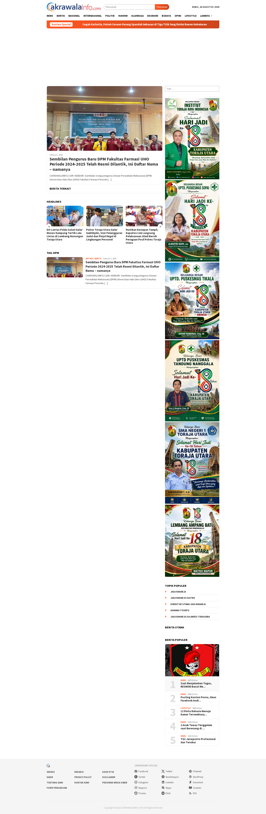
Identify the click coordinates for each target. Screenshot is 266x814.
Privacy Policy (82, 777)
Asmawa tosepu (179, 610)
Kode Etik (108, 771)
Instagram (143, 782)
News (183, 680)
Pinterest (197, 771)
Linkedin (170, 782)
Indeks (51, 771)
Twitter (169, 771)
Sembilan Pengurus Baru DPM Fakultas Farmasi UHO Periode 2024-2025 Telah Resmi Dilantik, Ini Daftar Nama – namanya (104, 164)
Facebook (143, 771)
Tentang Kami (55, 782)
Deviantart (198, 782)
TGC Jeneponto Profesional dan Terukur (198, 740)
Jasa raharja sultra (182, 597)
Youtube (197, 787)
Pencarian (162, 7)
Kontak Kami (81, 782)
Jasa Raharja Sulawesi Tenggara (190, 616)
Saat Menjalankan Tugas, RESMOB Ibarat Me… (196, 685)
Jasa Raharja (178, 591)
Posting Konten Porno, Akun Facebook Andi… (198, 699)
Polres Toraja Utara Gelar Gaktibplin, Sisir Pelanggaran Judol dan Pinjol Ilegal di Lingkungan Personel (104, 234)
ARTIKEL (90, 258)
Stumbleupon (172, 777)
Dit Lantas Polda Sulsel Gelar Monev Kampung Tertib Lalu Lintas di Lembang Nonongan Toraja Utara (65, 234)
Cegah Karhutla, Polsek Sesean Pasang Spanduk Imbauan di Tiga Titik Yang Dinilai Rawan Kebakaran (105, 24)
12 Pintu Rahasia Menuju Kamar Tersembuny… (196, 713)
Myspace (142, 787)
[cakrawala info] (74, 6)
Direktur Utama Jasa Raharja (188, 604)
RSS (195, 793)
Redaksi (79, 771)
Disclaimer (108, 777)
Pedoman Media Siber (114, 782)
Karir (50, 777)
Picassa (142, 793)
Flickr (168, 793)
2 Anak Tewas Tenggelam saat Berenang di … (196, 727)
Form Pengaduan (57, 787)
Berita (97, 258)
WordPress (198, 777)
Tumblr (141, 777)
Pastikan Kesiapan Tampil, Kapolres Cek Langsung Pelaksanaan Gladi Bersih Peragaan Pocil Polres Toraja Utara (143, 236)
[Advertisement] (133, 55)
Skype (168, 787)
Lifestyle (186, 708)
